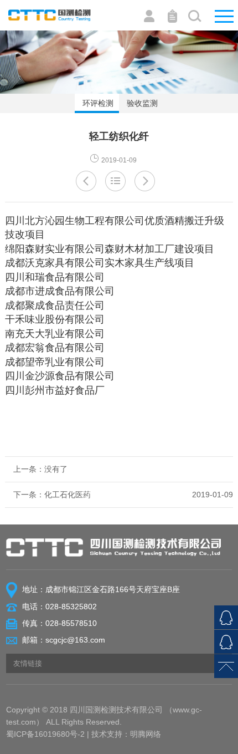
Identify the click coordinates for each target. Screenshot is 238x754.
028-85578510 (71, 623)
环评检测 (96, 103)
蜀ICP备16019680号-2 (45, 734)
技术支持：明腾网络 (126, 734)
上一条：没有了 (40, 469)
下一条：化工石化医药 (123, 494)
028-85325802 (71, 606)
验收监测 (141, 103)
